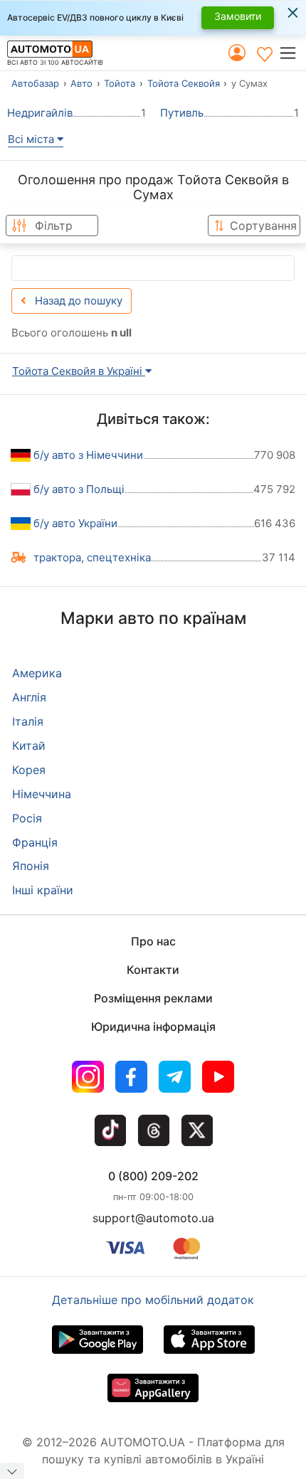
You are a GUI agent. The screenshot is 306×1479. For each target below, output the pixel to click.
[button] (292, 53)
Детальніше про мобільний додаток (153, 1300)
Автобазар (35, 83)
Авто (81, 83)
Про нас (153, 941)
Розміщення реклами (153, 998)
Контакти (153, 970)
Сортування (263, 225)
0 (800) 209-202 (153, 1176)
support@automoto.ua (153, 1218)
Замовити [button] (237, 16)
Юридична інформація (153, 1026)
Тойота (119, 83)
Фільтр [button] (54, 225)
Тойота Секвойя (183, 83)
